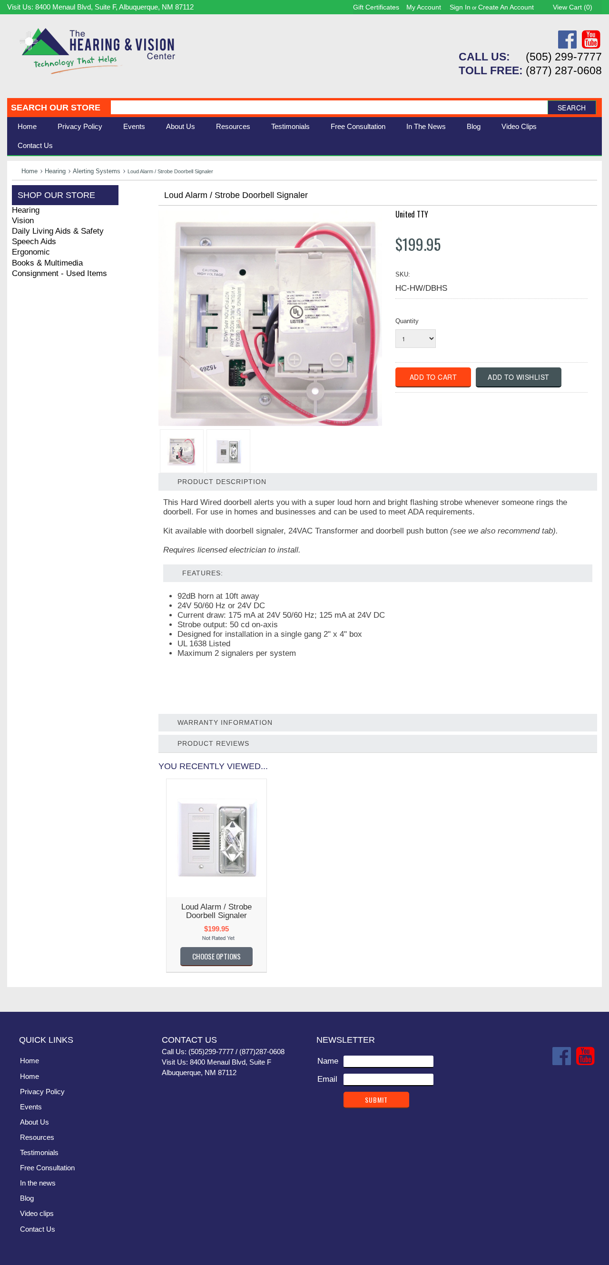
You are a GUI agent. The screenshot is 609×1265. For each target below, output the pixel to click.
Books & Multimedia (47, 262)
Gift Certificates (376, 7)
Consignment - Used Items (59, 273)
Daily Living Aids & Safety (58, 231)
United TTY (411, 214)
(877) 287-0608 (564, 70)
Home (27, 126)
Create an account (506, 7)
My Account (423, 7)
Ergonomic (31, 252)
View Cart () (572, 7)
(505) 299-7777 (564, 56)
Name (327, 1061)
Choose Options (216, 956)
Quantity (407, 321)
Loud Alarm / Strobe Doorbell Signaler (216, 911)
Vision (23, 220)
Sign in (460, 7)
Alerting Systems (96, 171)
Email (327, 1079)
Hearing (55, 171)
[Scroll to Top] (589, 994)
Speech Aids (34, 241)
